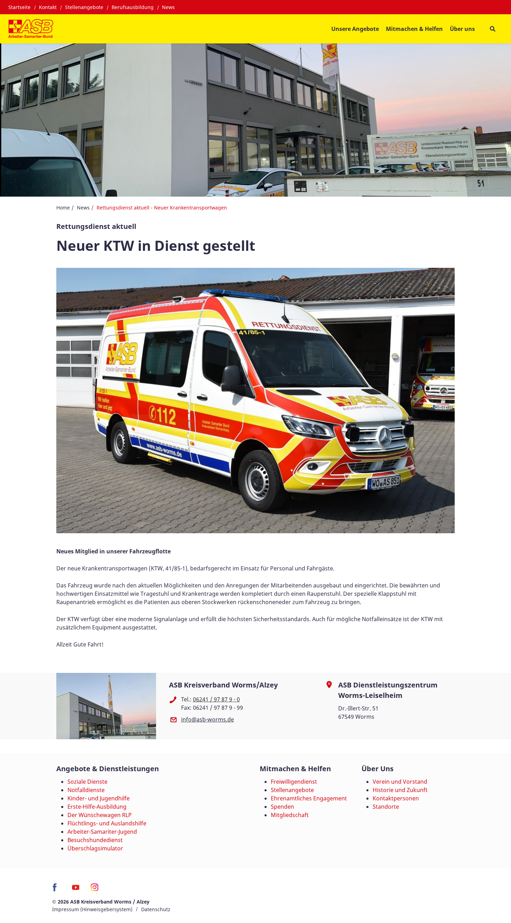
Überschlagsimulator (95, 848)
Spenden (282, 806)
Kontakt (48, 7)
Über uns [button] (462, 29)
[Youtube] (75, 889)
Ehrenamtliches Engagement (309, 798)
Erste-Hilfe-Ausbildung (97, 806)
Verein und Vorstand (400, 781)
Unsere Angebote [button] (355, 29)
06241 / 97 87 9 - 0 (216, 699)
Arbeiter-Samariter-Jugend (102, 831)
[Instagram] (94, 889)
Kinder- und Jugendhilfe (98, 798)
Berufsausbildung (133, 7)
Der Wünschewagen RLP (99, 815)
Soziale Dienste (87, 781)
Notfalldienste (86, 790)
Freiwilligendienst (294, 781)
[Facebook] (56, 889)
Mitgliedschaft (290, 815)
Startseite (19, 7)
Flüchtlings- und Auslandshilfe (106, 823)
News (168, 7)
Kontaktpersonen (396, 798)
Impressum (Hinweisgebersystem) (92, 909)
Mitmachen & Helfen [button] (414, 29)
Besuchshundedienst (95, 840)
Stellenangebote (84, 7)
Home (63, 207)
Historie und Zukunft (400, 790)
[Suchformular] (492, 29)
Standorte (386, 806)
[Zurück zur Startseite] (30, 29)
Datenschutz (155, 909)
